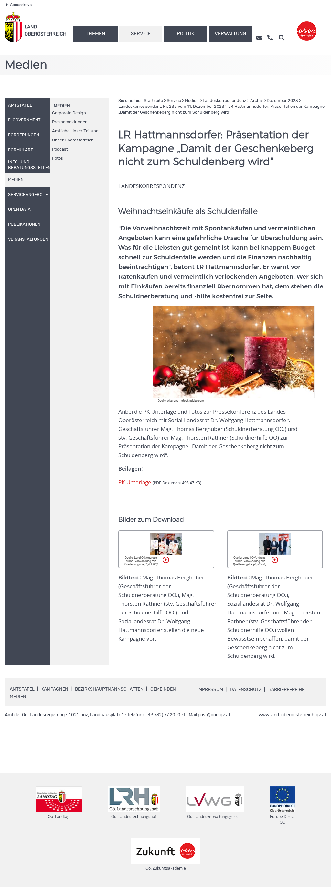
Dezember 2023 (282, 101)
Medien (62, 106)
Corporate (69, 113)
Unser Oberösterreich (73, 140)
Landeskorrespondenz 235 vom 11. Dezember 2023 (171, 107)
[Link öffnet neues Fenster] (306, 27)
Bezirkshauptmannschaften (109, 689)
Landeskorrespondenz (224, 101)
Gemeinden (163, 689)
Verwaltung (230, 33)
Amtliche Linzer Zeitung (75, 131)
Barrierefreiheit (288, 689)
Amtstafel (22, 689)
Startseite (153, 101)
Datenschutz (246, 689)
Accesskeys (21, 4)
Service (141, 33)
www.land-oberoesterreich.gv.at (292, 715)
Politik (185, 33)
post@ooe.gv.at (214, 715)
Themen (95, 33)
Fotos (57, 158)
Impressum (210, 689)
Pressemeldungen (70, 122)
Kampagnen (54, 689)
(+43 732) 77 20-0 (161, 715)
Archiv (256, 101)
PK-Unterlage (159, 482)
